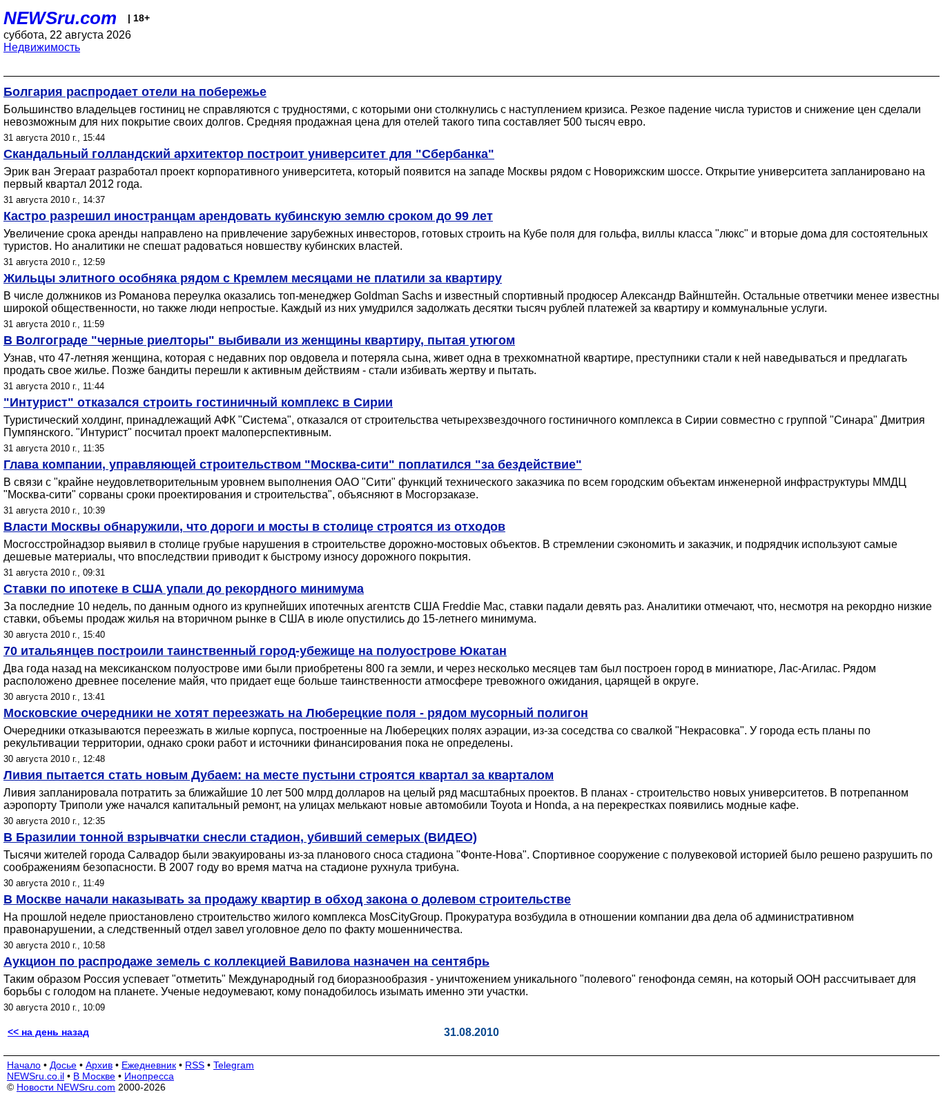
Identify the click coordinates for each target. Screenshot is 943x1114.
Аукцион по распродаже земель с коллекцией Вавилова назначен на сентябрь (246, 961)
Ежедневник (148, 1065)
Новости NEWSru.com (66, 1087)
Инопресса (149, 1076)
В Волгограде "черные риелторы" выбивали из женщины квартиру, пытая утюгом (259, 340)
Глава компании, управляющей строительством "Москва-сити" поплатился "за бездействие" (292, 464)
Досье (63, 1065)
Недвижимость (41, 47)
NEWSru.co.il (35, 1076)
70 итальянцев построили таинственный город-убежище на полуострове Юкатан (255, 651)
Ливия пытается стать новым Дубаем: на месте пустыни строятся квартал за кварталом (278, 775)
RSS (194, 1065)
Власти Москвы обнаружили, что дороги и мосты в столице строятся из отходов (254, 527)
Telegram (233, 1065)
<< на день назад (48, 1031)
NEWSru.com (60, 18)
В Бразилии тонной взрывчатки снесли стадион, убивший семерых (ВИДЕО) (240, 837)
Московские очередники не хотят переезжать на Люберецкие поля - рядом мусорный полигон (295, 713)
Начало (24, 1065)
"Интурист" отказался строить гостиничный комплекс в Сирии (198, 402)
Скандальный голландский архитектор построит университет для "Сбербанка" (248, 154)
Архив (99, 1065)
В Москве (94, 1076)
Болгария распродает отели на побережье (134, 92)
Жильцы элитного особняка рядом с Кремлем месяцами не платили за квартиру (252, 278)
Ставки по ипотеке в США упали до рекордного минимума (183, 589)
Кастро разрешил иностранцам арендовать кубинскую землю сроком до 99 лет (248, 216)
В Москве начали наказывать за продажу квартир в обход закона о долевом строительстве (287, 899)
